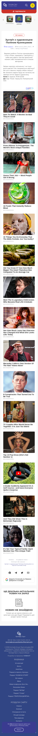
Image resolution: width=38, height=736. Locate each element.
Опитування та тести (19, 712)
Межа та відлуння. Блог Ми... (19, 684)
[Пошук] (26, 5)
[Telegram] (16, 573)
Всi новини (19, 35)
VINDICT (27, 655)
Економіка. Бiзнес (19, 687)
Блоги (19, 666)
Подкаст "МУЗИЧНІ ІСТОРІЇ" (19, 675)
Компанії (19, 709)
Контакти (19, 721)
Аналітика (19, 669)
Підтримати (20, 11)
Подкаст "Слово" (19, 693)
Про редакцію (19, 718)
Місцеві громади (19, 715)
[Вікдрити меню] (32, 5)
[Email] (28, 573)
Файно (19, 730)
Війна (19, 681)
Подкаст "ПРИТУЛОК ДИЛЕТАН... (19, 696)
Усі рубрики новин (22, 559)
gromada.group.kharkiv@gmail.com (19, 642)
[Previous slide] (3, 20)
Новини (19, 706)
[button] (9, 573)
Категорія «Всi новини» (18, 562)
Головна (11, 559)
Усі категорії (19, 663)
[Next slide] (35, 20)
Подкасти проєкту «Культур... (19, 672)
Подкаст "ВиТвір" (19, 690)
